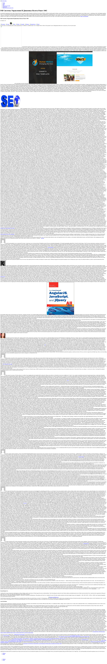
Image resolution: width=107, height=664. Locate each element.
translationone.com (85, 639)
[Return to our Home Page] (3, 0)
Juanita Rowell (86, 543)
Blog (3, 4)
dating (81, 16)
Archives (89, 588)
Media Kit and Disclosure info (8, 7)
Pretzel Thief (2, 276)
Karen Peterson (50, 247)
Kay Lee (25, 503)
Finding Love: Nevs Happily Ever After (7, 228)
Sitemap (4, 653)
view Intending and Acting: (75, 635)
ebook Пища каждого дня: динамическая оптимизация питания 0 (20, 640)
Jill (45, 344)
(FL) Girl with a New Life (7, 364)
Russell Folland (81, 456)
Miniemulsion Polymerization (19, 634)
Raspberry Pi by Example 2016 (17, 639)
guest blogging (85, 16)
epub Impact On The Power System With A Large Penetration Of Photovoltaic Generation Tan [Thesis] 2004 (42, 643)
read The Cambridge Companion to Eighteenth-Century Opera (40, 639)
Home (4, 2)
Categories (75, 586)
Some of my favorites (6, 5)
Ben (68, 380)
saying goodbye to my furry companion (7, 234)
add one (42, 238)
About (4, 3)
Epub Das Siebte (6, 635)
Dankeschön (5, 6)
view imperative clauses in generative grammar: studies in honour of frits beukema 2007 (74, 636)
